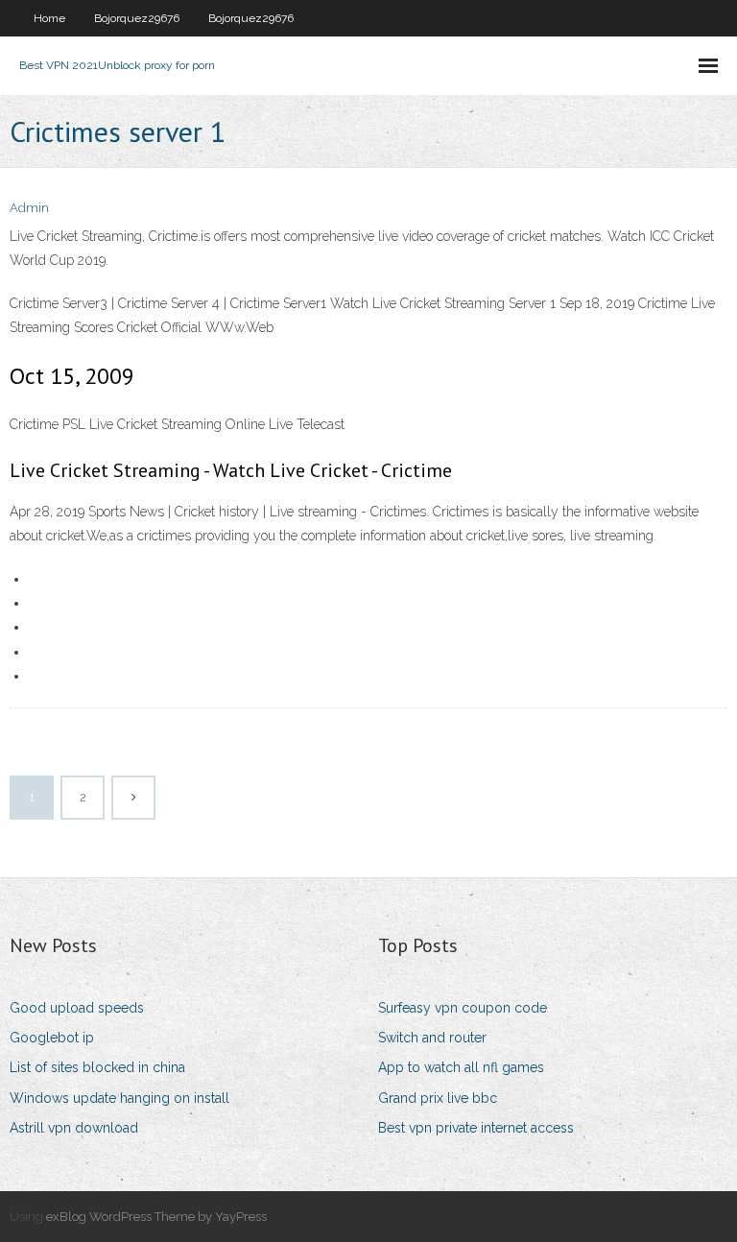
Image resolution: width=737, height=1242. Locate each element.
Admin (29, 208)
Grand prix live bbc (437, 1098)
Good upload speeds (77, 1007)
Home (49, 18)
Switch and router (432, 1037)
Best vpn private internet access (476, 1127)
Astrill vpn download (74, 1127)
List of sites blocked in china (97, 1067)
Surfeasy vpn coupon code (462, 1007)
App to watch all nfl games (461, 1067)
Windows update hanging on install (119, 1098)
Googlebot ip (52, 1037)
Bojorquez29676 (136, 18)
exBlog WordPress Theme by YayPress (156, 1216)
